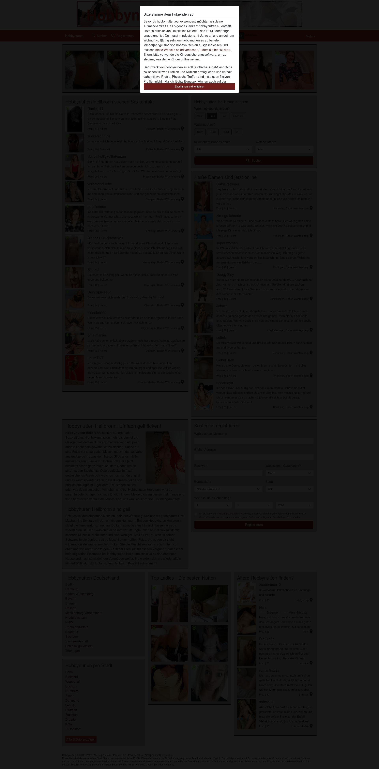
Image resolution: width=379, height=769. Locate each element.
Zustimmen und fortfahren (189, 86)
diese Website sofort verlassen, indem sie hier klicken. (193, 49)
